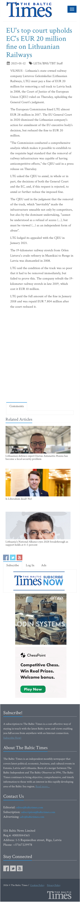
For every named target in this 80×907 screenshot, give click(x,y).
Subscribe (12, 565)
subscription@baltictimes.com (38, 812)
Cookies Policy (37, 885)
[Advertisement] (40, 356)
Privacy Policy (53, 885)
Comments (16, 406)
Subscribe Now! (12, 738)
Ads (43, 565)
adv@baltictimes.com (32, 817)
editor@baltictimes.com (29, 807)
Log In (30, 565)
